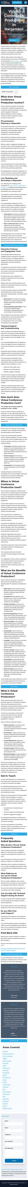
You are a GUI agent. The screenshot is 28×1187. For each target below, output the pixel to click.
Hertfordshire (6, 1072)
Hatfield (13, 950)
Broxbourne (6, 1099)
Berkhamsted (6, 1068)
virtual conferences (16, 61)
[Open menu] (25, 2)
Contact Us (14, 834)
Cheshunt (5, 1103)
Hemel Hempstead (6, 950)
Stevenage (5, 1063)
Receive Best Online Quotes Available (14, 245)
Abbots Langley (7, 1061)
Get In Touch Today (14, 87)
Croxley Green (6, 1084)
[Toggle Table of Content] (15, 92)
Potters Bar (6, 1070)
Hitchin (4, 1065)
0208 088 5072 (17, 2)
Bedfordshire (10, 948)
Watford (5, 1075)
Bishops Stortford (7, 1108)
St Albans (3, 948)
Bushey (5, 1080)
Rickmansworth (7, 1091)
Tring (4, 1089)
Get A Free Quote (14, 1040)
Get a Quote (13, 40)
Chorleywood (6, 1094)
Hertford (5, 1082)
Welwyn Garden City (19, 948)
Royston (5, 1106)
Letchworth (6, 1087)
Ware (4, 1096)
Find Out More (14, 686)
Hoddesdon (6, 1101)
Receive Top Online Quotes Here (14, 425)
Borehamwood (6, 1077)
